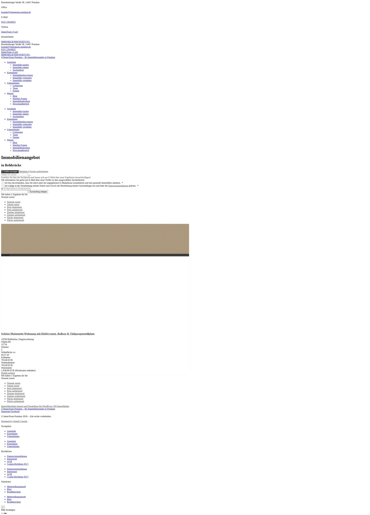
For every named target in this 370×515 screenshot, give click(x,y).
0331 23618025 (8, 22)
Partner (16, 91)
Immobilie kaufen (21, 65)
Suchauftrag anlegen (38, 192)
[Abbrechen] (2, 513)
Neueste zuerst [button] (7, 197)
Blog (15, 96)
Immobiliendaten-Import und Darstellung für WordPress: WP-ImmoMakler (35, 406)
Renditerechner (14, 492)
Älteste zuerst (13, 204)
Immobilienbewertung (23, 75)
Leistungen (18, 85)
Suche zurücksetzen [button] (39, 171)
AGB (9, 461)
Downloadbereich (21, 104)
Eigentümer (12, 72)
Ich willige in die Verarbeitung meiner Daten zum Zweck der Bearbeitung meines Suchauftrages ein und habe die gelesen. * (71, 186)
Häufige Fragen (20, 98)
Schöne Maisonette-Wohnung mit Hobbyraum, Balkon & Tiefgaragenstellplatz (48, 333)
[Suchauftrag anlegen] (5, 513)
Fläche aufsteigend (15, 220)
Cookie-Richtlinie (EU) (17, 464)
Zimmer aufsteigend (16, 215)
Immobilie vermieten (22, 80)
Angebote (11, 62)
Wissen (10, 93)
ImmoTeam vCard (9, 32)
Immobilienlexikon (21, 101)
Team (15, 88)
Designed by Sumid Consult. (14, 421)
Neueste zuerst (13, 202)
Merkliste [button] (24, 171)
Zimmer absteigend (15, 212)
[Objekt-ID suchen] (29, 175)
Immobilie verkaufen (22, 78)
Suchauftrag (18, 70)
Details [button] (4, 373)
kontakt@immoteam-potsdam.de (16, 12)
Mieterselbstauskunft (16, 486)
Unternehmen (13, 83)
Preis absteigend (14, 207)
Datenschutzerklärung (118, 186)
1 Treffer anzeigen (9, 172)
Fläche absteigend (15, 217)
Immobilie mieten (21, 67)
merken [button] (11, 373)
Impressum (12, 459)
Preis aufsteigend (14, 210)
